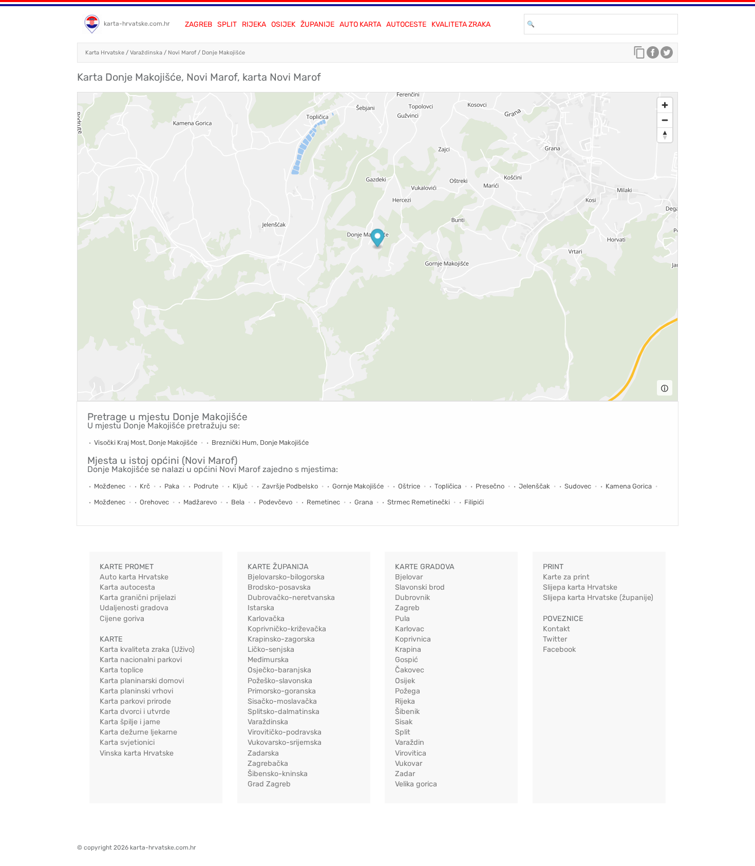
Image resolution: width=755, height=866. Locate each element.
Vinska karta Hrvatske (137, 753)
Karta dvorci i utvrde (135, 711)
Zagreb (198, 24)
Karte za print (566, 577)
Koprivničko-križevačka (287, 629)
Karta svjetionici (127, 742)
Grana (363, 502)
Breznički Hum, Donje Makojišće (260, 442)
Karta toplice (121, 670)
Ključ (240, 486)
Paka (171, 486)
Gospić (406, 659)
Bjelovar (409, 577)
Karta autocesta (127, 587)
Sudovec (577, 486)
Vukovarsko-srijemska (285, 742)
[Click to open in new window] (653, 55)
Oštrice (409, 486)
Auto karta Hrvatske (134, 577)
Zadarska (263, 753)
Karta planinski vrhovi (136, 691)
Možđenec (109, 486)
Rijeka (254, 24)
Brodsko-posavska (279, 587)
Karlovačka (266, 618)
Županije (317, 24)
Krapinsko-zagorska (281, 639)
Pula (402, 618)
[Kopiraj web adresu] (639, 55)
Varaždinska (146, 52)
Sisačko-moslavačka (282, 701)
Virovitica (410, 753)
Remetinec (323, 502)
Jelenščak (534, 486)
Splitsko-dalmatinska (283, 711)
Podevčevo (275, 502)
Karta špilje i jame (130, 722)
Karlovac (409, 629)
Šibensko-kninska (278, 773)
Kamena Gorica (629, 486)
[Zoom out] (664, 119)
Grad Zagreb (269, 784)
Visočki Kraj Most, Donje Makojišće (145, 442)
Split (227, 24)
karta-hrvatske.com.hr (137, 23)
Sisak (403, 722)
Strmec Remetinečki (418, 502)
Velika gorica (416, 784)
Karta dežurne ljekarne (138, 732)
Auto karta (360, 24)
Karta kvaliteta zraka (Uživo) (147, 649)
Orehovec (154, 502)
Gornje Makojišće (358, 486)
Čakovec (409, 670)
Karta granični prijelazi (138, 597)
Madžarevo (200, 502)
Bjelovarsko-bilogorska (286, 577)
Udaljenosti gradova (134, 608)
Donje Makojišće (223, 52)
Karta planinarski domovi (142, 680)
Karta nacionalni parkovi (141, 659)
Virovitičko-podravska (285, 732)
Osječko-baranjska (279, 670)
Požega (407, 691)
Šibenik (407, 711)
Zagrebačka (268, 763)
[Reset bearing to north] (664, 134)
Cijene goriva (122, 618)
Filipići (474, 502)
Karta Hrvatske (104, 52)
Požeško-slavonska (280, 680)
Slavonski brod (420, 587)
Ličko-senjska (271, 649)
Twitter (555, 639)
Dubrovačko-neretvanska (291, 597)
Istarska (261, 608)
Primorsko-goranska (282, 691)
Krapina (408, 649)
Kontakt (556, 629)
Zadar (405, 773)
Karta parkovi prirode (135, 701)
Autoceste (406, 24)
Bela (237, 502)
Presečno (490, 486)
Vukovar (408, 763)
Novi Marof (182, 52)
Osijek (283, 24)
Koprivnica (413, 639)
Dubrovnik (412, 597)
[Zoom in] (664, 105)
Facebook (559, 649)
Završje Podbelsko (290, 486)
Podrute (206, 486)
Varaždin (409, 742)
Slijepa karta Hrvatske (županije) (598, 597)
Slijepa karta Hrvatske (580, 587)
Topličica (448, 486)
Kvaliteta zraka (460, 24)
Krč (145, 486)
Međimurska (268, 659)
